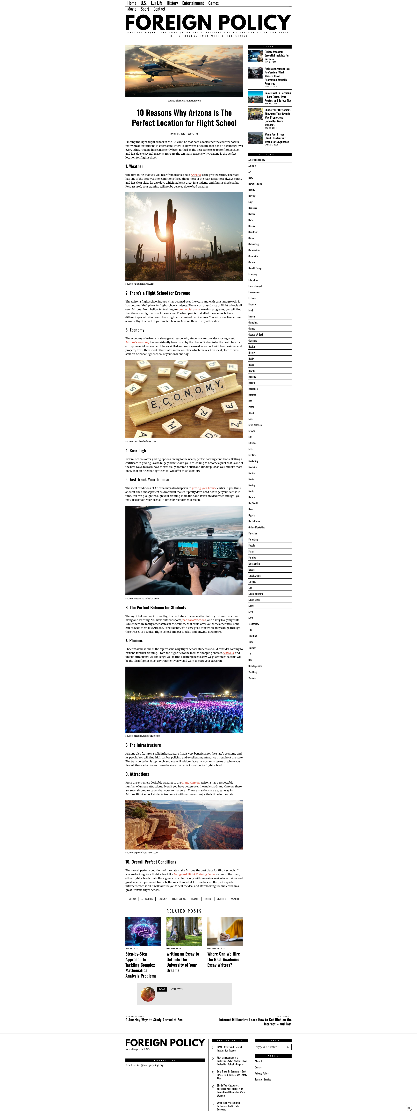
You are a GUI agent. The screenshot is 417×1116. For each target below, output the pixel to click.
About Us (259, 1061)
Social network (255, 594)
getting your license (204, 488)
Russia (251, 569)
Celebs (251, 226)
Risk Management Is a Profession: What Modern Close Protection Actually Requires (277, 76)
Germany (252, 340)
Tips (250, 630)
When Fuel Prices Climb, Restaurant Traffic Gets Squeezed (277, 138)
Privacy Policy (261, 1073)
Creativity (253, 256)
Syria (250, 618)
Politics (252, 557)
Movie (251, 479)
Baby (250, 178)
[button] (288, 1047)
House (251, 365)
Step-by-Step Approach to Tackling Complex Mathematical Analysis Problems (141, 965)
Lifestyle (252, 443)
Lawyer (251, 431)
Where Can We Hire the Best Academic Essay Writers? (223, 959)
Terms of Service (263, 1079)
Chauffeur (253, 232)
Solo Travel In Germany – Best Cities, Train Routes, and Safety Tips (278, 96)
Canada (251, 214)
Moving (251, 485)
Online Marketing (256, 527)
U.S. (250, 660)
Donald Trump (254, 268)
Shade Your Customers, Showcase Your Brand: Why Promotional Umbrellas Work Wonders (278, 117)
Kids (250, 419)
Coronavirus (254, 250)
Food (250, 310)
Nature (251, 497)
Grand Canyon (190, 782)
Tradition (252, 636)
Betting (251, 196)
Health (251, 346)
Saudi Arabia (254, 575)
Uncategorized (255, 666)
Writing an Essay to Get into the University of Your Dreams (182, 962)
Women (252, 678)
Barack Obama (255, 184)
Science (252, 581)
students (221, 898)
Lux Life (252, 455)
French (251, 316)
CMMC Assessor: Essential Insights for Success (277, 55)
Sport (251, 606)
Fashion (252, 298)
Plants (251, 551)
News (250, 509)
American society (256, 160)
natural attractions (194, 620)
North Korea (254, 521)
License (194, 898)
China (251, 238)
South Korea (254, 600)
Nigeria (251, 515)
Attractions (147, 898)
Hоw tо (251, 371)
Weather (235, 898)
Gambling (253, 322)
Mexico (251, 473)
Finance (252, 304)
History (251, 352)
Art (249, 172)
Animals (252, 166)
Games (251, 328)
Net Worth (253, 503)
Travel (251, 642)
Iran (250, 401)
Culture (251, 262)
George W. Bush (255, 334)
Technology (253, 624)
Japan (251, 413)
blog (250, 202)
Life (250, 437)
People (251, 545)
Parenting (253, 539)
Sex (250, 588)
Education (193, 134)
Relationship (254, 563)
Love (250, 449)
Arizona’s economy (137, 342)
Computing (253, 244)
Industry (252, 377)
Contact (258, 1067)
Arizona (196, 174)
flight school (179, 898)
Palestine (252, 533)
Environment (254, 292)
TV (249, 654)
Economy (163, 898)
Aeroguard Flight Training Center (195, 874)
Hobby (251, 358)
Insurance (253, 389)
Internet (252, 395)
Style (250, 612)
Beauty (251, 190)
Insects (251, 383)
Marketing (253, 461)
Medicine (252, 467)
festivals (228, 653)
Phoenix (207, 898)
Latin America (255, 425)
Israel (251, 407)
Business (252, 208)
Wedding (252, 672)
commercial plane (188, 309)
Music (251, 491)
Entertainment (255, 286)
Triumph (252, 648)
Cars (250, 220)
